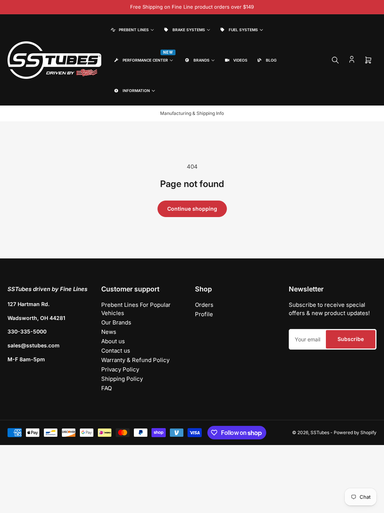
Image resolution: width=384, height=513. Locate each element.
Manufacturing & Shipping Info (192, 113)
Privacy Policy (120, 369)
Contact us (115, 350)
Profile (204, 314)
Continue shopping (192, 208)
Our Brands (116, 322)
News (108, 331)
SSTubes (319, 432)
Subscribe (351, 339)
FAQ (106, 388)
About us (113, 341)
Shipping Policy (122, 378)
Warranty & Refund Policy (135, 360)
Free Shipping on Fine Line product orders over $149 (192, 7)
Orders (204, 304)
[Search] (335, 60)
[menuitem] (132, 29)
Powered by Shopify (355, 432)
